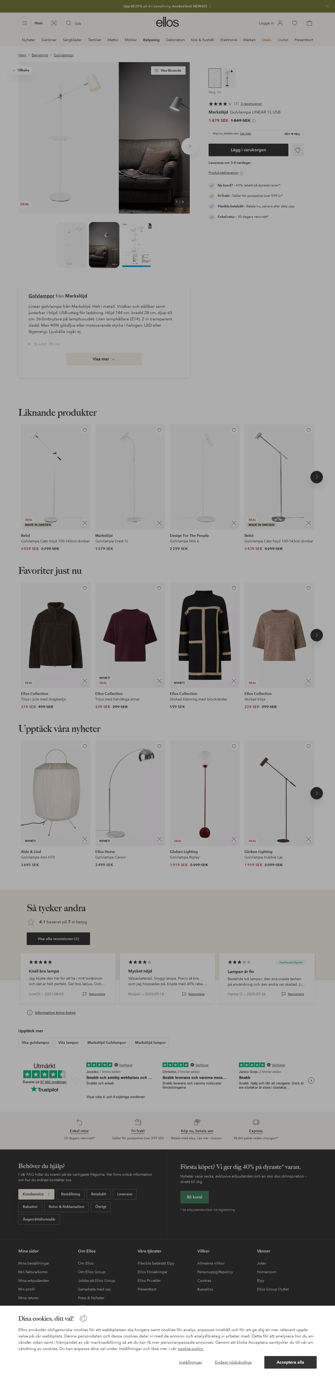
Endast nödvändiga (233, 1362)
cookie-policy (190, 1348)
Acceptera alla (290, 1362)
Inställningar (190, 1362)
